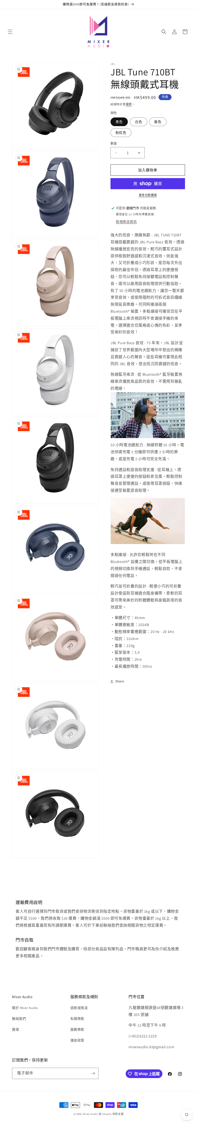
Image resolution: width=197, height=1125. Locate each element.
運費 (129, 104)
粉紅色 (121, 132)
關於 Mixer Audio (25, 1008)
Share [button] (119, 681)
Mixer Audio (90, 1114)
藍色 (157, 122)
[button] (10, 31)
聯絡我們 (19, 1018)
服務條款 (77, 1029)
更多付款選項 (148, 195)
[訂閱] (93, 1073)
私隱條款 (77, 1018)
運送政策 (77, 1040)
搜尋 (15, 1029)
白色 (138, 122)
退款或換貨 (79, 1008)
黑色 (119, 122)
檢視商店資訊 (126, 222)
